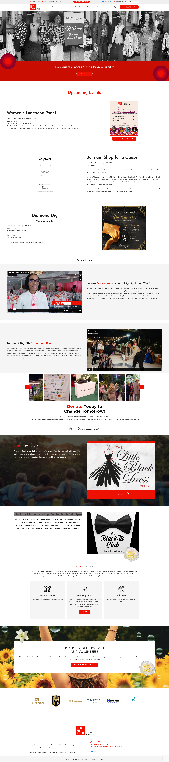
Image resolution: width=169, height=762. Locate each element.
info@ (99, 744)
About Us (33, 752)
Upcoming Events (84, 92)
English (129, 1)
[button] (115, 7)
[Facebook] (103, 1)
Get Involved (42, 752)
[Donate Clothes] (47, 599)
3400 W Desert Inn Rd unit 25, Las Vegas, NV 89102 (106, 747)
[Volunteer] (121, 599)
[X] (105, 1)
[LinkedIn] (110, 1)
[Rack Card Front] (124, 118)
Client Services (52, 752)
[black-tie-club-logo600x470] (121, 533)
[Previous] (27, 387)
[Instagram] (108, 1)
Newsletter (71, 752)
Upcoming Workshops (81, 1)
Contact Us (62, 752)
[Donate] (84, 599)
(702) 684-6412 (95, 742)
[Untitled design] (44, 174)
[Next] (142, 387)
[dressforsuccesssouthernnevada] (35, 7)
